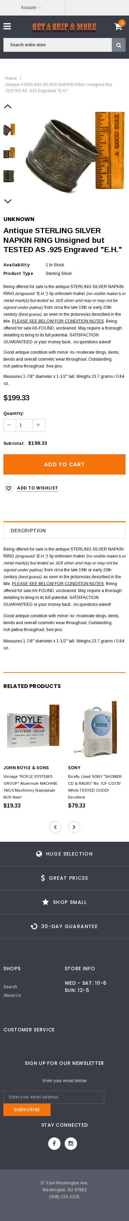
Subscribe (27, 1109)
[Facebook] (54, 1143)
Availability (16, 265)
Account (28, 7)
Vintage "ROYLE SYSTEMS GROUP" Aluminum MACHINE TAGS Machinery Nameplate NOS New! (30, 786)
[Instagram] (71, 1143)
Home (11, 78)
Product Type (18, 273)
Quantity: (13, 413)
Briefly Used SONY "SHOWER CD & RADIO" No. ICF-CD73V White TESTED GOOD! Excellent (95, 786)
